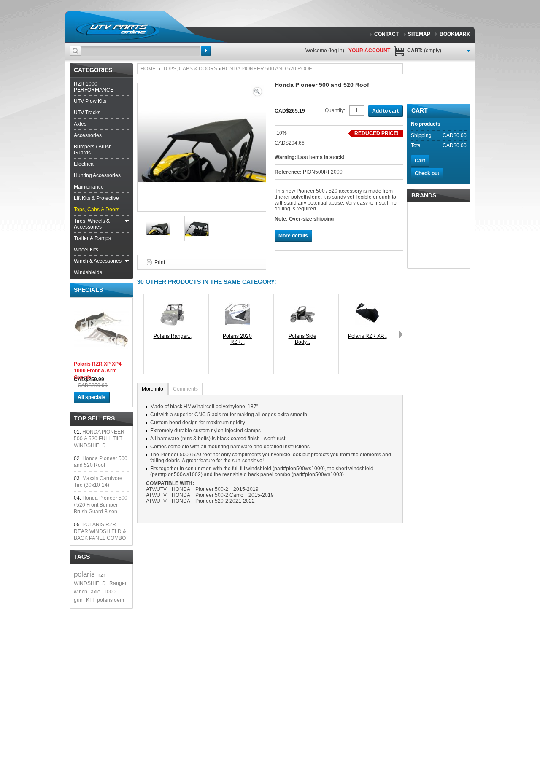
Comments (185, 389)
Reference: (289, 172)
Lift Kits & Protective (96, 198)
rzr (101, 574)
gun (78, 600)
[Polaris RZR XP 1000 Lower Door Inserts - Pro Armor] (367, 305)
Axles (80, 124)
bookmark (455, 34)
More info (152, 389)
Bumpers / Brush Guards (93, 150)
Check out (427, 173)
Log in (336, 51)
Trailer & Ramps (92, 238)
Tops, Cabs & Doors (96, 210)
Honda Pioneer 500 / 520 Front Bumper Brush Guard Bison (100, 505)
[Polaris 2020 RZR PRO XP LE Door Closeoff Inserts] (237, 305)
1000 (110, 592)
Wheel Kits (86, 250)
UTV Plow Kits (90, 101)
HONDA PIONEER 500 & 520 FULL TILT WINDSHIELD (99, 438)
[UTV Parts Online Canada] (117, 29)
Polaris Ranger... (173, 336)
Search (206, 51)
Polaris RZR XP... (367, 336)
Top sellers (94, 418)
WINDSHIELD (90, 583)
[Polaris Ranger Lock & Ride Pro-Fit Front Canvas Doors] (172, 305)
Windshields (88, 272)
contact (386, 34)
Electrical (84, 164)
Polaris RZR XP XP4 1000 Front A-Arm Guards (98, 370)
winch (80, 592)
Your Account (369, 51)
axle (95, 592)
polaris (84, 574)
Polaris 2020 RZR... (237, 339)
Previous (139, 334)
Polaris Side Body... (302, 339)
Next (401, 334)
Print (159, 262)
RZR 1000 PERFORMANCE (93, 87)
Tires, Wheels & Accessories (92, 224)
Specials (88, 289)
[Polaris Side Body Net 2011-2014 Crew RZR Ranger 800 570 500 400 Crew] (302, 305)
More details (293, 236)
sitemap (419, 34)
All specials (91, 397)
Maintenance (89, 187)
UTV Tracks (87, 113)
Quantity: (335, 110)
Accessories (88, 135)
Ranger (118, 583)
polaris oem (110, 600)
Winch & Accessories (98, 261)
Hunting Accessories (97, 175)
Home (148, 69)
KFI (90, 600)
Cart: (424, 51)
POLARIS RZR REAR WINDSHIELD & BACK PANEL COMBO (100, 531)
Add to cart (385, 111)
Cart (419, 110)
